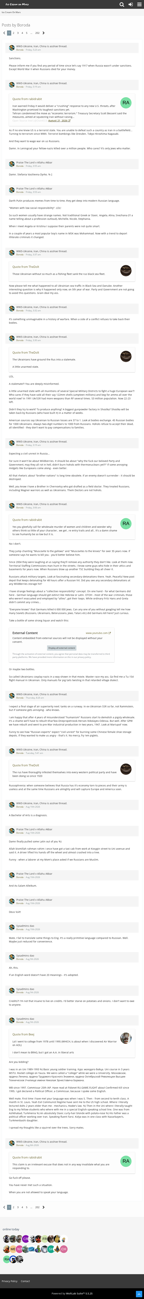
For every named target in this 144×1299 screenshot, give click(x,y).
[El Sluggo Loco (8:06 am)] (38, 1239)
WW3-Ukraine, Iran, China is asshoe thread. (41, 46)
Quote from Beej (23, 1034)
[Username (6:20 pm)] (57, 1249)
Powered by (72, 1293)
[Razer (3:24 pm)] (38, 1249)
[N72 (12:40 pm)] (19, 1249)
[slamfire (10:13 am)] (13, 1259)
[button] (139, 4)
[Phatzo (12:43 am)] (32, 1249)
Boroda (20, 49)
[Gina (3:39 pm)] (51, 1239)
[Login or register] (130, 4)
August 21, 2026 (57, 120)
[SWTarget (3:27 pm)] (45, 1249)
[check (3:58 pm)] (64, 1249)
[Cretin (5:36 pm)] (26, 1239)
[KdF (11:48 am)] (64, 1239)
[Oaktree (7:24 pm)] (26, 1249)
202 (37, 33)
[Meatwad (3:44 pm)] (13, 1249)
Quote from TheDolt (25, 267)
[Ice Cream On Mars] (17, 4)
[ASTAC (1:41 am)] (7, 1239)
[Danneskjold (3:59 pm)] (32, 1239)
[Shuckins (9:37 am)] (51, 1249)
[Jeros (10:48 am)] (57, 1239)
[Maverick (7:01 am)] (7, 1249)
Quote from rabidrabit (27, 99)
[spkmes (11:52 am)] (19, 1259)
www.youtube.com (97, 633)
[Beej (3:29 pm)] (19, 1239)
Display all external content (61, 647)
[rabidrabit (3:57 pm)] (7, 1259)
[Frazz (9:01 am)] (45, 1239)
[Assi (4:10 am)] (13, 1239)
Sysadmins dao (25, 925)
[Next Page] (43, 33)
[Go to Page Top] (139, 1294)
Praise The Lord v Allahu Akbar (34, 162)
